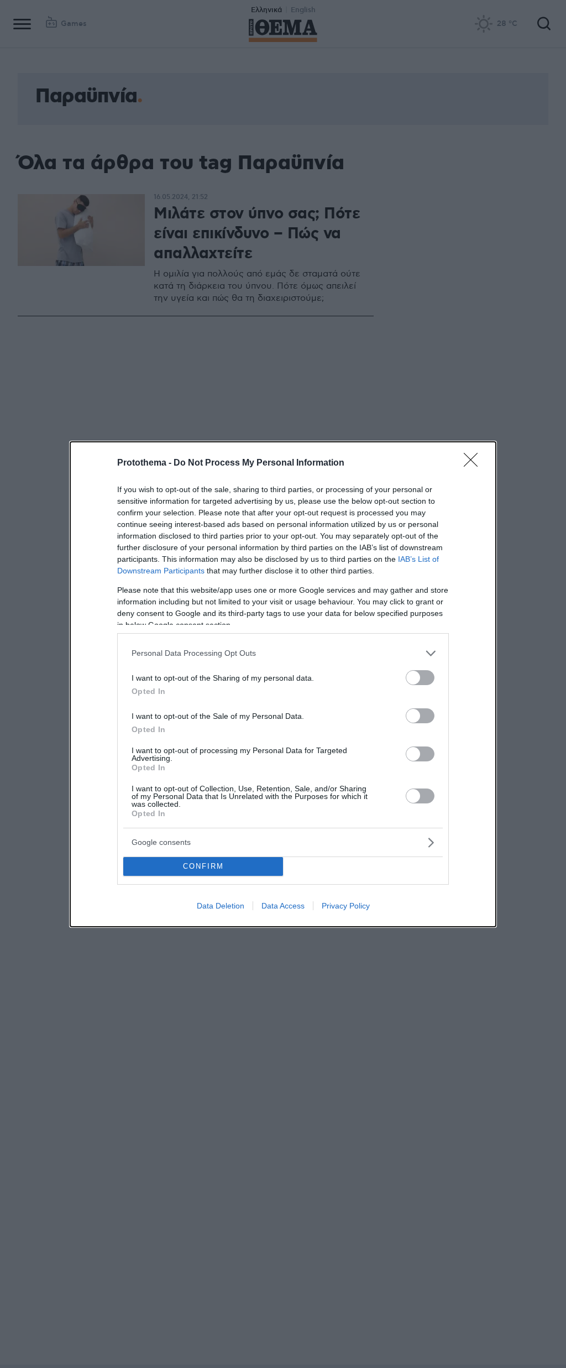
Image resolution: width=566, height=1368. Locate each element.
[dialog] (283, 684)
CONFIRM (203, 866)
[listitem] (283, 653)
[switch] (420, 677)
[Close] (474, 463)
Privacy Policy (346, 905)
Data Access (283, 905)
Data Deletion (220, 905)
